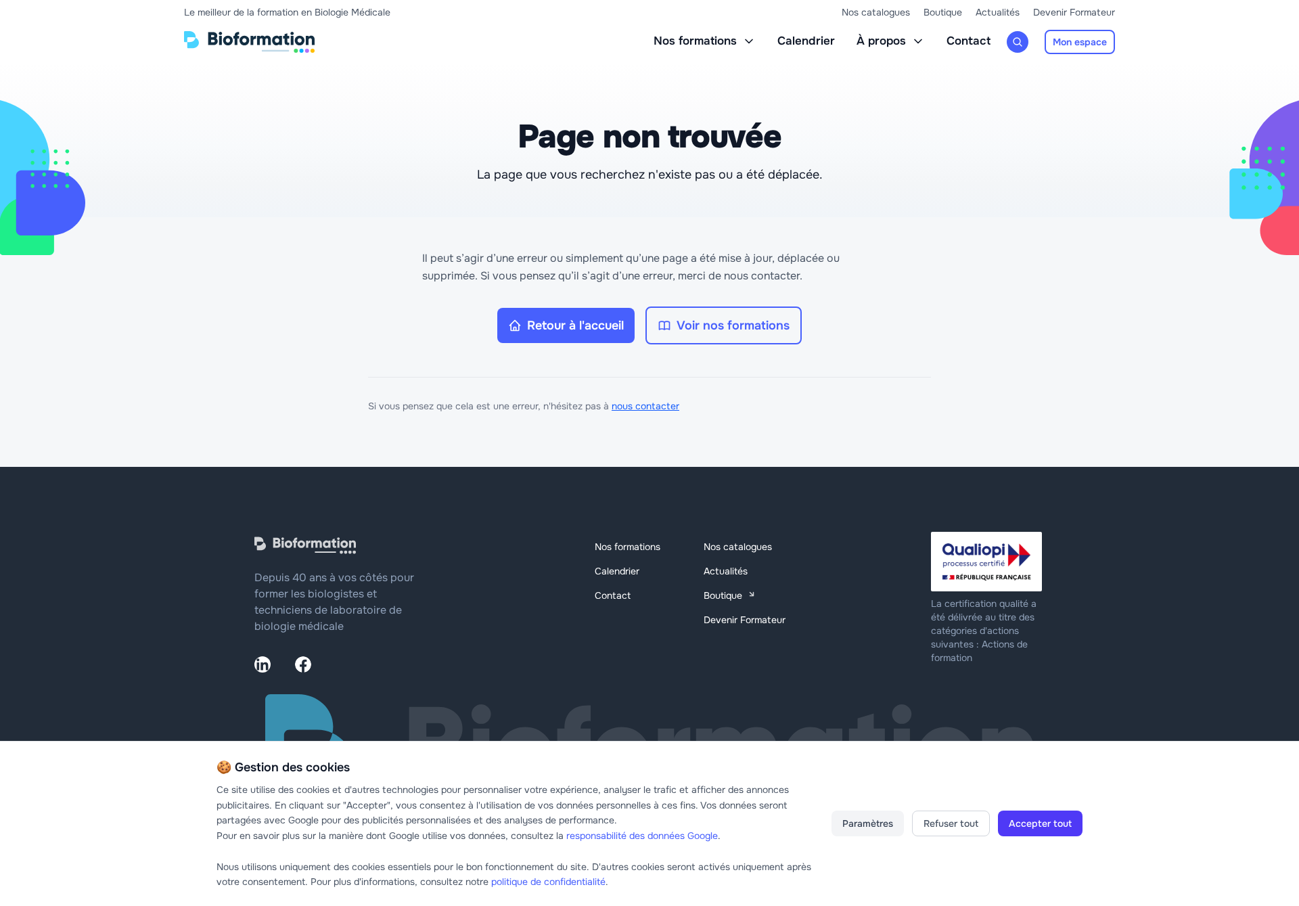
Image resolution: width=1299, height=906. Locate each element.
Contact (968, 41)
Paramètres (867, 823)
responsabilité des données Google (642, 836)
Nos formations (695, 41)
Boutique (943, 12)
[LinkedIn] (262, 664)
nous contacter (645, 406)
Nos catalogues (876, 12)
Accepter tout (1040, 823)
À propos (881, 41)
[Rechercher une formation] (1017, 42)
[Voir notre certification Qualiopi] (988, 561)
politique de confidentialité (548, 882)
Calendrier (806, 41)
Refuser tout (951, 823)
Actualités (998, 12)
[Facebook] (303, 664)
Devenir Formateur (1074, 12)
